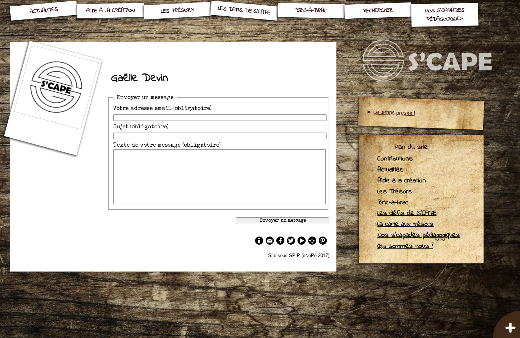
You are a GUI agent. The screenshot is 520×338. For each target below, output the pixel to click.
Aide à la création (110, 10)
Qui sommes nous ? (405, 246)
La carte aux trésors (405, 224)
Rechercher (378, 11)
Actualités (43, 10)
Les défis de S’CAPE (244, 10)
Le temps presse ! (394, 112)
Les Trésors (177, 11)
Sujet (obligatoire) (140, 127)
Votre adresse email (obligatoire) (162, 109)
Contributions (395, 159)
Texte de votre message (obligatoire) (167, 145)
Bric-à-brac (311, 10)
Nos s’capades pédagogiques (444, 15)
